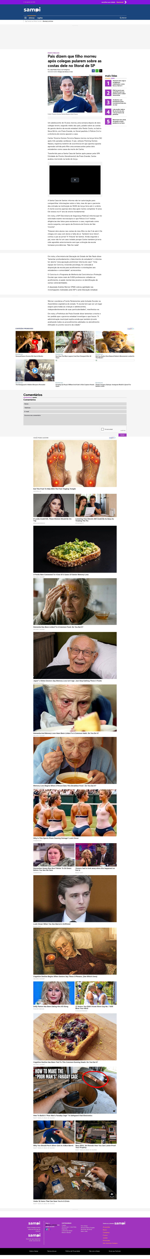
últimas (31, 18)
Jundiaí (105, 1238)
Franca (105, 1235)
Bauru (105, 1230)
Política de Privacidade (73, 1251)
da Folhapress (65, 69)
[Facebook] (93, 70)
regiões (40, 18)
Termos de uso (51, 1251)
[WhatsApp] (97, 70)
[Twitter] (100, 70)
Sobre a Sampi (33, 1251)
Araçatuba (106, 1227)
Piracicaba (106, 1240)
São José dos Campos (110, 1243)
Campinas (106, 1232)
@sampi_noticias (51, 1225)
